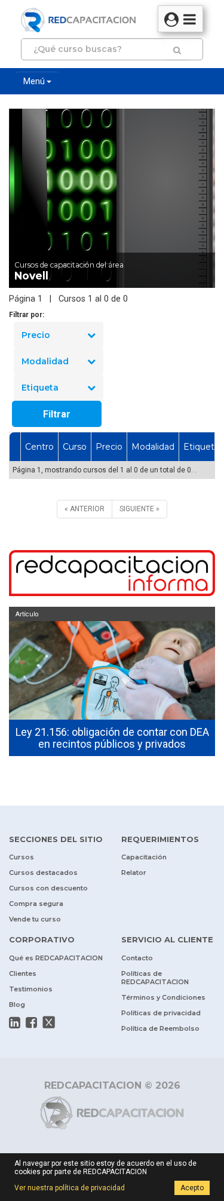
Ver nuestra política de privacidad (69, 1188)
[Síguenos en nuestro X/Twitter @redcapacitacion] (49, 1022)
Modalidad (45, 361)
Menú (35, 81)
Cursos (21, 857)
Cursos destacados (43, 872)
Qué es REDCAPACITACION (56, 958)
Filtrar (56, 414)
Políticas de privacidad (161, 1013)
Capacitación (144, 857)
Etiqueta (40, 387)
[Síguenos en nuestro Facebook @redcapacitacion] (31, 1022)
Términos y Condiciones (163, 997)
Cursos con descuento (48, 888)
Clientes (22, 973)
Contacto (137, 958)
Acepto (192, 1188)
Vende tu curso (35, 919)
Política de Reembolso (160, 1028)
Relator (133, 872)
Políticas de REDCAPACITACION (155, 977)
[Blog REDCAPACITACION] (112, 574)
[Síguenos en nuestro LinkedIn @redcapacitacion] (14, 1022)
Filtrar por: (26, 315)
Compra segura (36, 903)
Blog (17, 1004)
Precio (36, 335)
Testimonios (31, 989)
